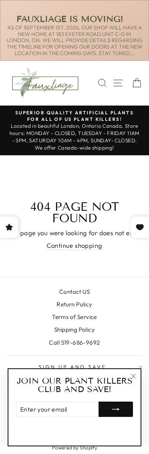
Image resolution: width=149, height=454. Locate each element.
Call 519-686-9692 (74, 342)
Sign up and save (73, 367)
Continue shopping (74, 245)
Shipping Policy (74, 329)
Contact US (74, 291)
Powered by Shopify (74, 447)
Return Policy (74, 304)
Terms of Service (74, 317)
